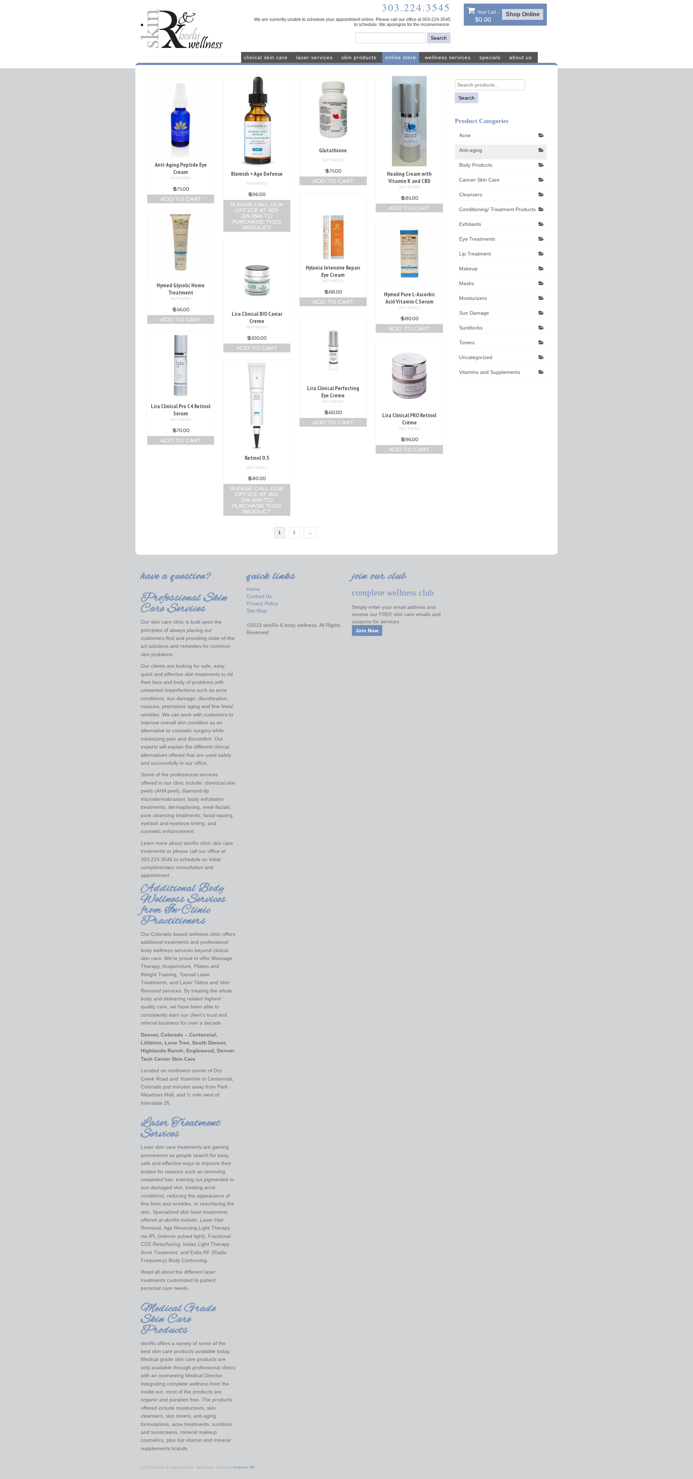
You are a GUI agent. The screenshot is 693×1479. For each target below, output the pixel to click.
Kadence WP (244, 1467)
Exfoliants (470, 224)
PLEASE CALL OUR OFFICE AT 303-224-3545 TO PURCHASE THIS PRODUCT (256, 215)
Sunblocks (471, 328)
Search (439, 38)
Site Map (257, 611)
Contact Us (259, 596)
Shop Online (523, 14)
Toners (467, 342)
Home (253, 589)
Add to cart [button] (180, 199)
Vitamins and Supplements (489, 372)
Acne (465, 135)
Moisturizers (473, 298)
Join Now (367, 630)
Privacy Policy (262, 603)
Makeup (468, 268)
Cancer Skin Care (479, 180)
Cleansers (470, 194)
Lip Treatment (475, 254)
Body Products (475, 165)
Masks (466, 283)
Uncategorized (475, 357)
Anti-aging (470, 150)
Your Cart (487, 16)
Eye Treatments (477, 239)
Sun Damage (474, 313)
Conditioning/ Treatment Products (497, 209)
